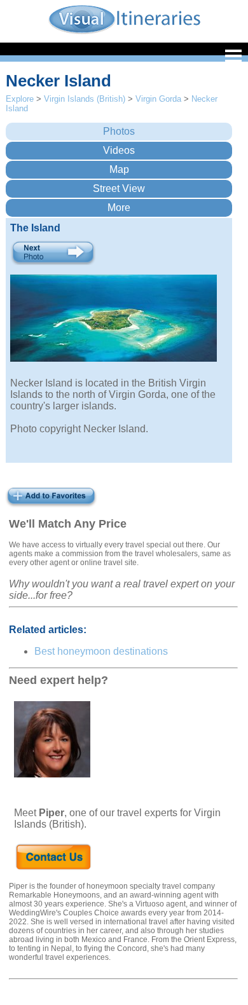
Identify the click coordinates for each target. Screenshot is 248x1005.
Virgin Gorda (158, 99)
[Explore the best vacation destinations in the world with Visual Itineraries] (124, 32)
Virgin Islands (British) (84, 99)
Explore (20, 99)
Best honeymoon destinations (101, 651)
